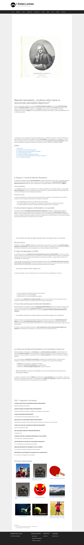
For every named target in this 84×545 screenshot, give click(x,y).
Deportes (17, 525)
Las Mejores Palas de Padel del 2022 (57, 478)
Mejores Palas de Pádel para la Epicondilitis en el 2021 (38, 479)
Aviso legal (34, 536)
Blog (52, 11)
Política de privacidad (36, 538)
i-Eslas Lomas (25, 3)
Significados (29, 11)
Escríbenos (45, 536)
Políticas (63, 11)
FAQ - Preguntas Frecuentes (23, 157)
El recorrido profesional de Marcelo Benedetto (27, 154)
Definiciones (36, 11)
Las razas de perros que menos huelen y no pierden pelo (26, 526)
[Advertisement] (42, 27)
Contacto (57, 11)
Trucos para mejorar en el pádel (40, 516)
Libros (48, 11)
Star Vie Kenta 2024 (23, 516)
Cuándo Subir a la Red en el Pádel (23, 478)
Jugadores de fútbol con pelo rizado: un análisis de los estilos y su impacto (57, 517)
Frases (23, 11)
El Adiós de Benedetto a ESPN (24, 152)
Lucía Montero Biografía (15, 536)
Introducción (20, 148)
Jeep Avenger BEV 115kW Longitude (22, 527)
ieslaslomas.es (55, 536)
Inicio (13, 11)
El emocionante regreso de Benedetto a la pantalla (28, 151)
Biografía (18, 11)
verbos (43, 11)
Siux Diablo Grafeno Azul (40, 497)
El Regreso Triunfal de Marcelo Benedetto (26, 149)
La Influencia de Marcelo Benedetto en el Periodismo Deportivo (31, 155)
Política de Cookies (36, 540)
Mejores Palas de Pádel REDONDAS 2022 (22, 498)
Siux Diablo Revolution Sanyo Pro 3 (57, 497)
